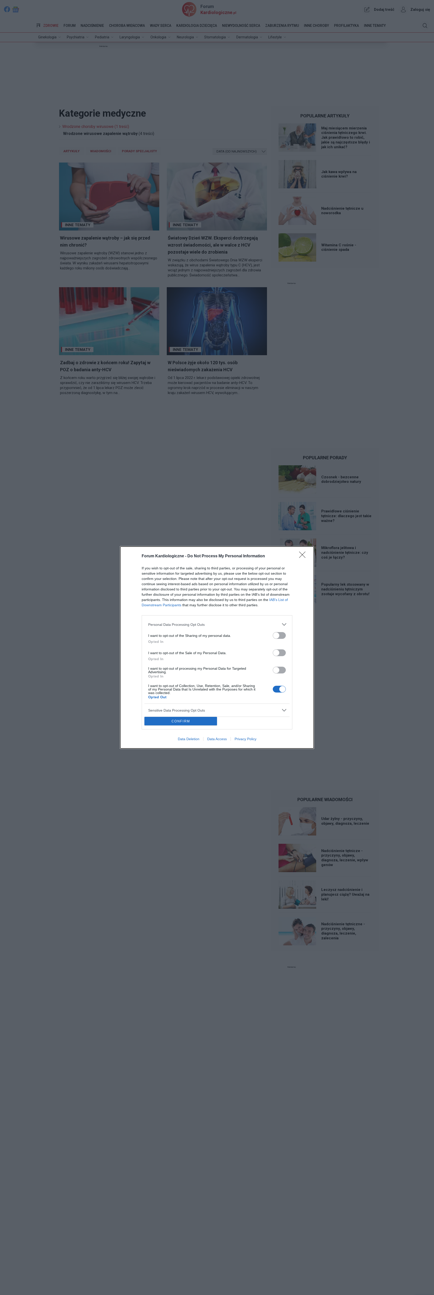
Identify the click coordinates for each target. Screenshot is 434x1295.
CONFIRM (181, 721)
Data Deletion (188, 739)
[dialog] (217, 647)
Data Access (217, 739)
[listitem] (217, 624)
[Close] (304, 556)
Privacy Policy (245, 739)
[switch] (279, 635)
